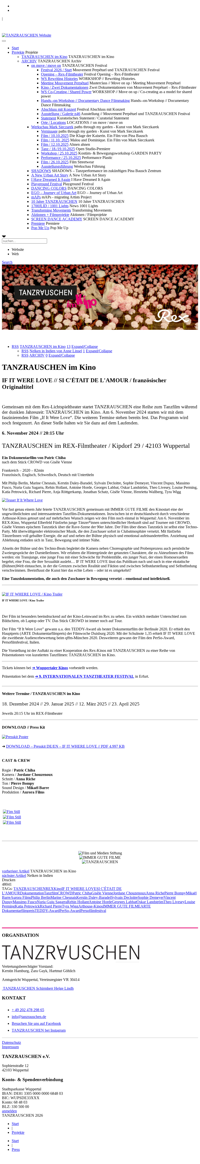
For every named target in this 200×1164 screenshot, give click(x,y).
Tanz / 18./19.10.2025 (58, 149)
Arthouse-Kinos (90, 906)
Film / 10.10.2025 (55, 136)
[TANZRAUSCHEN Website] (26, 35)
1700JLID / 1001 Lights (50, 206)
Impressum (10, 1047)
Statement (48, 118)
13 (68, 346)
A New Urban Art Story (49, 175)
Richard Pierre (51, 906)
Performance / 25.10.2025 (61, 158)
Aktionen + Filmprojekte (50, 215)
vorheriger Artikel (15, 871)
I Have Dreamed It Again (50, 179)
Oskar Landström (150, 902)
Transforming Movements (51, 210)
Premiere (38, 223)
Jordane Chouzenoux (129, 893)
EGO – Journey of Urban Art (53, 193)
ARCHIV (29, 61)
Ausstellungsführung (57, 166)
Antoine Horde (100, 902)
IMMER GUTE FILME (121, 906)
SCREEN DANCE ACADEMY (56, 219)
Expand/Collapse (84, 346)
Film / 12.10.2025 (55, 144)
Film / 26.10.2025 (55, 162)
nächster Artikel (14, 875)
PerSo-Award (70, 911)
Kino (57, 889)
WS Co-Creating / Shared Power (66, 92)
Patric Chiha (81, 893)
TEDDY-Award (47, 911)
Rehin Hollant (78, 902)
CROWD (65, 893)
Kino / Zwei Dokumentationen (64, 87)
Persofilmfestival (93, 911)
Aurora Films (20, 897)
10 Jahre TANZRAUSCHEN (54, 201)
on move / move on (46, 65)
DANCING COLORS (49, 188)
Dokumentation (32, 893)
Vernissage (49, 131)
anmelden (9, 1111)
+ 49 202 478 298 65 (28, 1010)
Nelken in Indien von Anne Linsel (56, 351)
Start (15, 48)
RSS (15, 346)
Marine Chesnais (63, 897)
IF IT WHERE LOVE (78, 889)
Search (7, 262)
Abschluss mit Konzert (58, 109)
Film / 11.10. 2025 (55, 140)
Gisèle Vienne (102, 893)
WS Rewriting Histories (59, 79)
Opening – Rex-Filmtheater (62, 74)
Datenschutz (11, 1042)
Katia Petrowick (27, 906)
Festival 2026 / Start (56, 70)
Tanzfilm (51, 893)
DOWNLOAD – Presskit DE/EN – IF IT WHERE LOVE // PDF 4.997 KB (65, 746)
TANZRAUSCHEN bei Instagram (39, 1030)
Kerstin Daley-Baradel (93, 897)
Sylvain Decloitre (124, 897)
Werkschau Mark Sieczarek (52, 127)
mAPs (36, 197)
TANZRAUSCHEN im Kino (44, 57)
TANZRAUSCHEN (29, 889)
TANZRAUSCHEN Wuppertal (27, 19)
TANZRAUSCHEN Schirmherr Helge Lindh (38, 988)
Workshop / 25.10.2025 (59, 153)
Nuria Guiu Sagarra (52, 902)
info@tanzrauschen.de (29, 1017)
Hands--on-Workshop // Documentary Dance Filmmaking (85, 100)
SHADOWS (41, 171)
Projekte (18, 52)
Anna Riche (155, 893)
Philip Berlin (40, 897)
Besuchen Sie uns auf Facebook (36, 1023)
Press (16, 1149)
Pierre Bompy (175, 893)
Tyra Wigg (70, 906)
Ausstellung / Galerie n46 (60, 114)
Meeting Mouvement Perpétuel (65, 83)
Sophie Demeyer (151, 897)
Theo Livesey (174, 902)
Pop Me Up (40, 228)
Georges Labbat (124, 902)
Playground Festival (46, 184)
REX (50, 889)
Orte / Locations (53, 122)
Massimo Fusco (25, 902)
